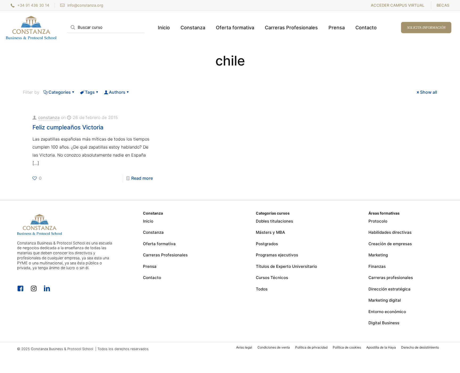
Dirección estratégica (389, 289)
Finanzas (377, 266)
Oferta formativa (159, 243)
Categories (59, 92)
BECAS (443, 5)
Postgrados (267, 243)
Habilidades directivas (390, 232)
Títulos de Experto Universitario (286, 266)
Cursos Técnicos (272, 277)
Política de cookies (347, 347)
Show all (428, 92)
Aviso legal (244, 347)
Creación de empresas (390, 243)
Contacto (152, 277)
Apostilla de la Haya (381, 347)
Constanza (153, 232)
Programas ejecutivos (277, 254)
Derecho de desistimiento (420, 347)
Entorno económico (387, 311)
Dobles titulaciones (274, 221)
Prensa (150, 266)
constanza (49, 117)
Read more (142, 178)
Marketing (378, 254)
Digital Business (383, 322)
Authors (117, 92)
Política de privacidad (311, 347)
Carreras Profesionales (165, 254)
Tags (90, 92)
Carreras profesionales (390, 277)
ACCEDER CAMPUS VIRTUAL (397, 5)
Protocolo (377, 221)
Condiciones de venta (273, 347)
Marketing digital (384, 300)
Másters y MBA (270, 232)
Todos (262, 289)
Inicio (148, 221)
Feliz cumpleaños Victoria (68, 127)
